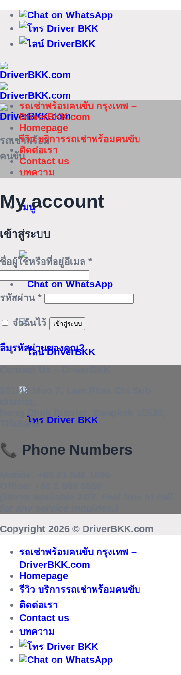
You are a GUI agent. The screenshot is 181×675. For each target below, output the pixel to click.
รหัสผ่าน (21, 297)
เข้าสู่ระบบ (67, 323)
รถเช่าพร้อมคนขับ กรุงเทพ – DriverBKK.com (78, 111)
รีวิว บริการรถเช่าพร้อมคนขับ (79, 139)
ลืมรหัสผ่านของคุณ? (42, 347)
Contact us (44, 161)
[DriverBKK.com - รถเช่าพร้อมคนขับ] (35, 95)
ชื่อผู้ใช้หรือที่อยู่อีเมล (46, 261)
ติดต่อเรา (38, 150)
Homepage (43, 127)
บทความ (37, 172)
